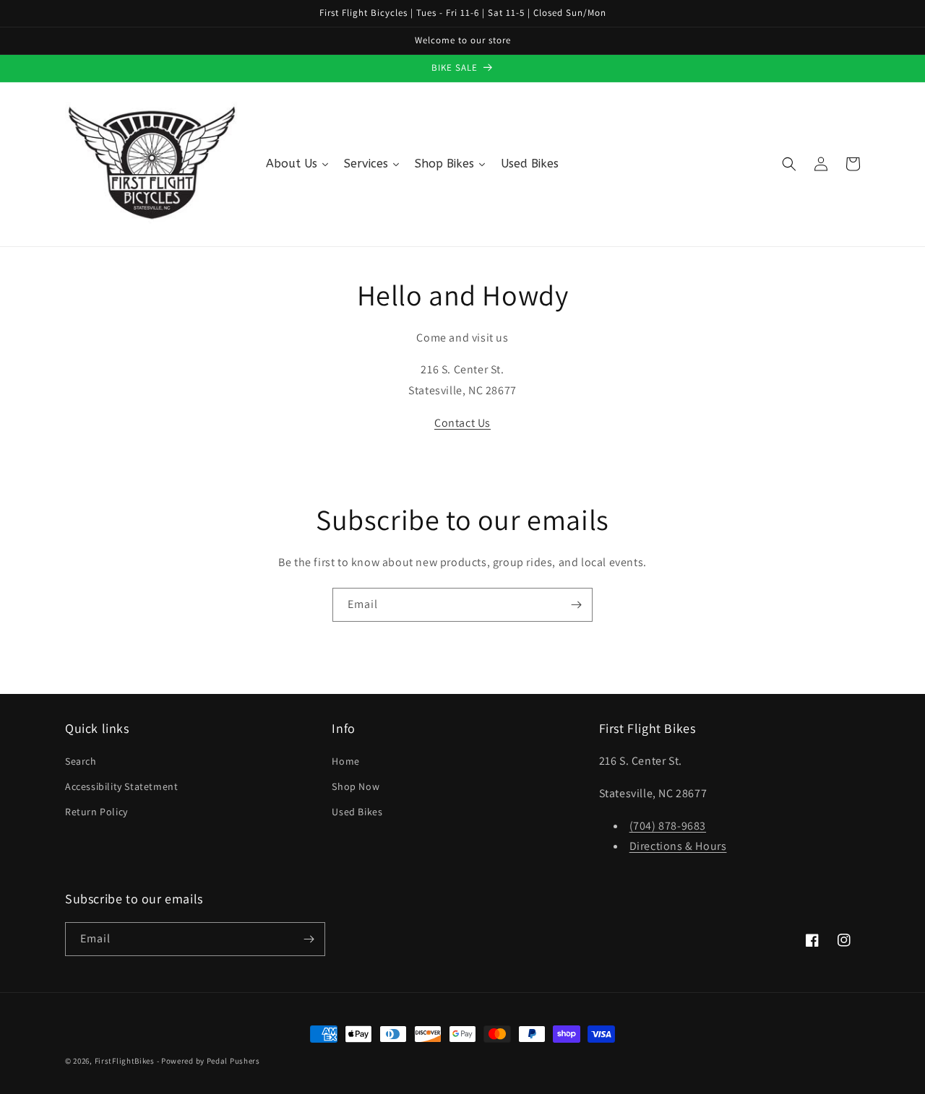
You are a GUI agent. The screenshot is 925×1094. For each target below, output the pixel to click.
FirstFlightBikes (125, 1061)
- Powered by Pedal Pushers (208, 1061)
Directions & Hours (678, 846)
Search (81, 761)
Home (345, 761)
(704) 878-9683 (667, 825)
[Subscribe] (576, 605)
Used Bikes (357, 811)
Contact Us (462, 422)
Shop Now (355, 786)
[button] (789, 164)
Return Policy (96, 811)
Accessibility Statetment (121, 786)
